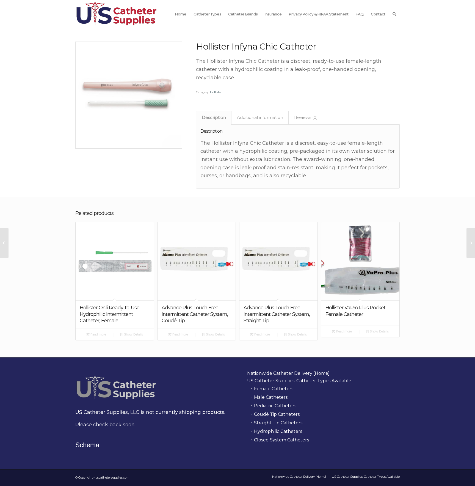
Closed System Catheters (281, 440)
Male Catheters (271, 397)
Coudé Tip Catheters (277, 414)
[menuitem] (181, 14)
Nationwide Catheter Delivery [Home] (288, 373)
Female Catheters (273, 388)
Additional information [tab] (260, 117)
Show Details (133, 334)
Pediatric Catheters (275, 405)
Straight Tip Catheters (278, 422)
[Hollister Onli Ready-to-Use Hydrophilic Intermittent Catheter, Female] (470, 243)
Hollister (216, 92)
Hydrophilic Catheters (278, 431)
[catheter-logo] (116, 14)
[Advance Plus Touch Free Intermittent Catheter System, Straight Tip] (4, 243)
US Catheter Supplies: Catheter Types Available (299, 380)
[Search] (394, 14)
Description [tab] (214, 117)
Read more (98, 334)
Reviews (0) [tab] (306, 117)
